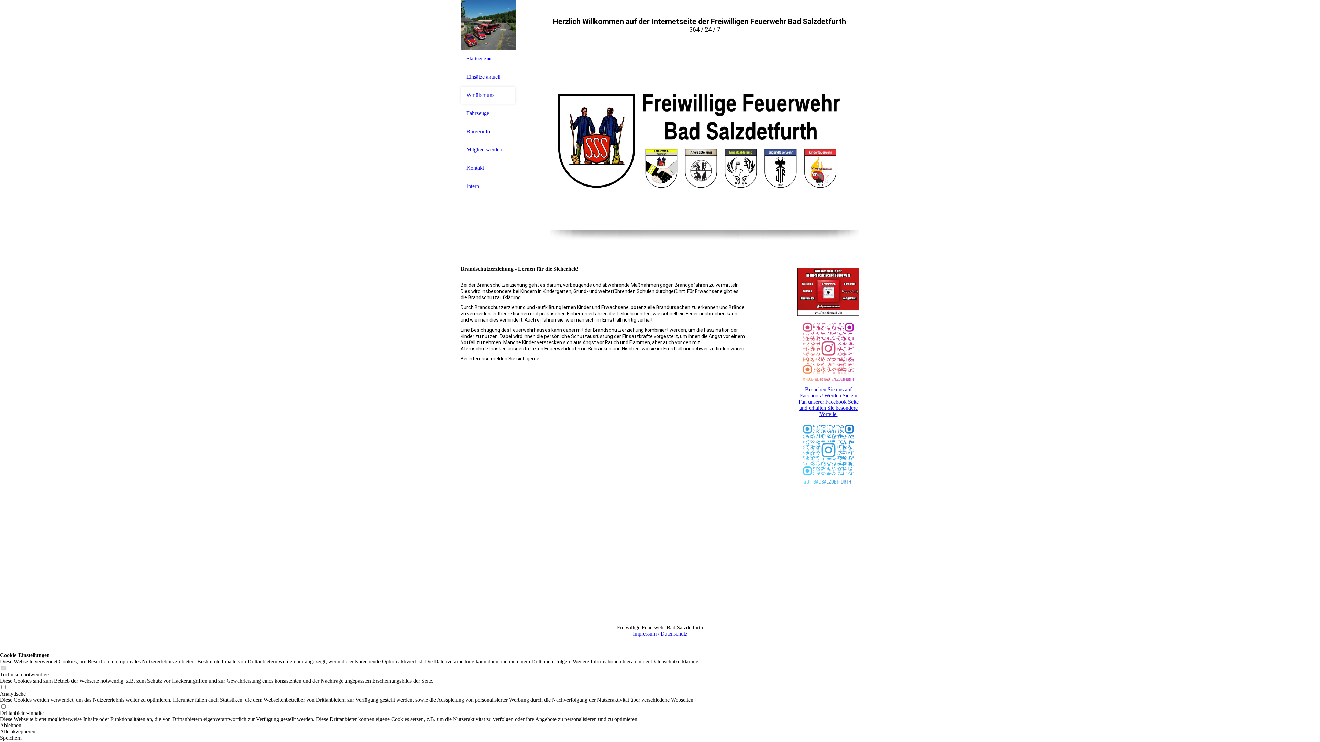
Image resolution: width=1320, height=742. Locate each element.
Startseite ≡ (478, 58)
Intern (472, 186)
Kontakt (475, 168)
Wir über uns (480, 95)
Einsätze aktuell (483, 77)
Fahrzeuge (477, 113)
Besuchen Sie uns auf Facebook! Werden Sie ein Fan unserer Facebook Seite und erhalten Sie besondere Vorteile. (829, 401)
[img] (488, 25)
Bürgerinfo (478, 131)
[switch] (3, 668)
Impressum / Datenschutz (660, 634)
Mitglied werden (484, 150)
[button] (350, 725)
